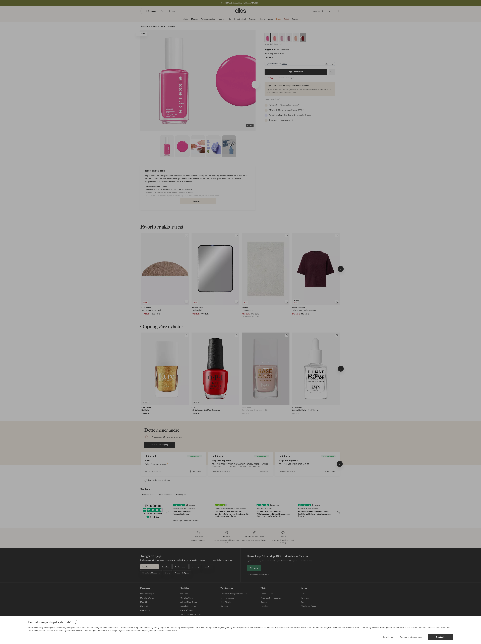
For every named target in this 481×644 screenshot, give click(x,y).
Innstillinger (388, 637)
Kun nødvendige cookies (411, 637)
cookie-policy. (171, 630)
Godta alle (441, 637)
